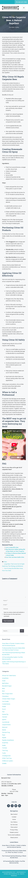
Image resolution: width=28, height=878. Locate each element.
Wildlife (4, 763)
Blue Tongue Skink (7, 693)
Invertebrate (5, 722)
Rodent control (14, 832)
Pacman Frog (6, 732)
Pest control (14, 827)
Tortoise (4, 748)
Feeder (4, 706)
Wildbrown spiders (7, 761)
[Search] (22, 631)
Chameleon (5, 696)
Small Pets (5, 742)
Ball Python (5, 683)
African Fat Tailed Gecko (9, 675)
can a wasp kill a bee (12, 547)
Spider (4, 745)
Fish (3, 711)
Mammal (4, 727)
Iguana (4, 719)
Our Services (14, 824)
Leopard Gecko (6, 724)
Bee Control (14, 814)
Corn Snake (5, 701)
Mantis (4, 730)
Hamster (4, 717)
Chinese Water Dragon (8, 699)
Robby (17, 27)
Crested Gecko (6, 704)
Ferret (4, 709)
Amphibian (5, 678)
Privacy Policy (14, 829)
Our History (14, 822)
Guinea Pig (5, 714)
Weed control (14, 837)
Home (14, 819)
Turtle (4, 753)
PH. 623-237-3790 (21, 2)
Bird (3, 691)
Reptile (4, 737)
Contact (14, 817)
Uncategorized (6, 755)
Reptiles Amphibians (8, 740)
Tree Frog (5, 750)
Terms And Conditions (14, 835)
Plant (3, 735)
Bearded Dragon (7, 686)
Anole (3, 680)
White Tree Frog (6, 758)
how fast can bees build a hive (15, 557)
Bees (5, 561)
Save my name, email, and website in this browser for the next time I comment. (14, 614)
